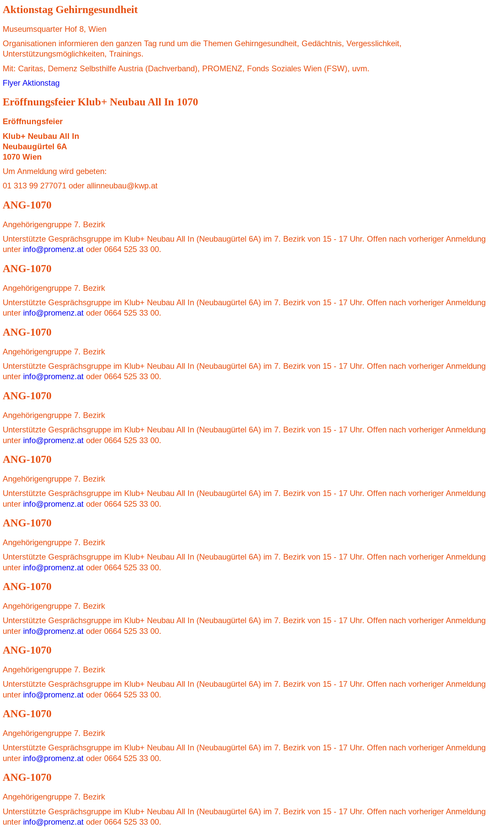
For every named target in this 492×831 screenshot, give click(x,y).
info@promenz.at (53, 249)
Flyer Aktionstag (31, 82)
